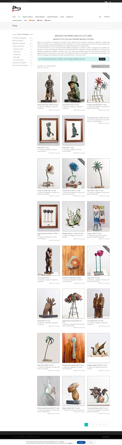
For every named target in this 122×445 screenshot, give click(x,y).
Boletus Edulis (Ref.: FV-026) (71, 408)
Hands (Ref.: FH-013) (43, 321)
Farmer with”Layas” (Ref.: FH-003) (47, 105)
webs (35, 436)
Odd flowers (95, 108)
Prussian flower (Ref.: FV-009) (71, 190)
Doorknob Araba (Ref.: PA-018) (71, 278)
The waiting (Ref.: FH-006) (95, 321)
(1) (107, 17)
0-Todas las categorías (44, 106)
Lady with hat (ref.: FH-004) (70, 105)
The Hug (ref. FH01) (43, 278)
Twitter (105, 1)
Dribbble (109, 1)
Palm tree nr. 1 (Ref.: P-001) (95, 190)
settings (70, 443)
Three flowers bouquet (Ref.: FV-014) (72, 321)
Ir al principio (105, 436)
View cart (102, 59)
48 (44, 68)
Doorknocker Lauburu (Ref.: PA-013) (73, 365)
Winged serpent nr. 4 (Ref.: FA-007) (72, 233)
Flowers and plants (98, 237)
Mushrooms (80, 410)
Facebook (107, 1)
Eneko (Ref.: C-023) (68, 147)
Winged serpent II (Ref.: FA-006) (97, 365)
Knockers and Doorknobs (20, 65)
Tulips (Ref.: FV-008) (93, 278)
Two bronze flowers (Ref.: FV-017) (97, 408)
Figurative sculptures (18, 43)
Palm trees (95, 194)
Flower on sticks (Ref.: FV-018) (46, 190)
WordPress (30, 436)
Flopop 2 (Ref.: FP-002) (94, 233)
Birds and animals (17, 40)
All (47, 68)
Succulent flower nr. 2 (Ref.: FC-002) (98, 118)
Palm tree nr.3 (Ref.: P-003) (45, 365)
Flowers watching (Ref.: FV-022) (97, 105)
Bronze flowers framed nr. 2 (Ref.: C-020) (48, 234)
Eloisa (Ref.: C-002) (43, 147)
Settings (91, 442)
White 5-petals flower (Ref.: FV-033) (48, 408)
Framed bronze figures (19, 62)
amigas (38, 436)
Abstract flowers (18, 49)
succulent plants (97, 121)
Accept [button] (81, 442)
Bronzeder (22, 436)
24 (41, 68)
